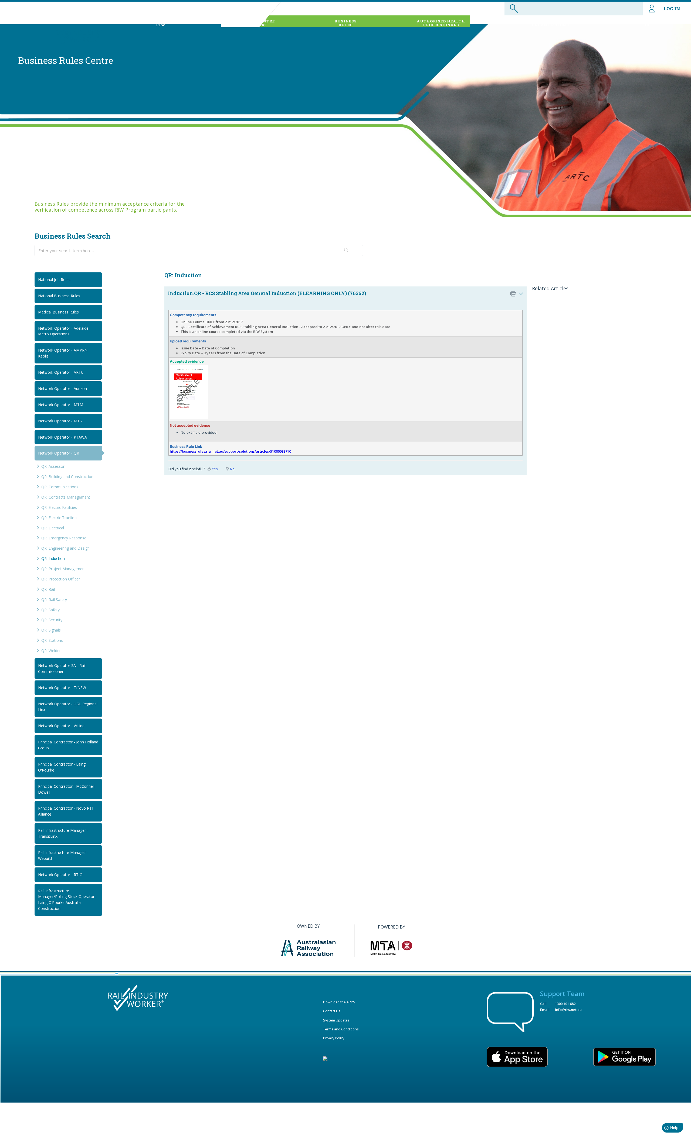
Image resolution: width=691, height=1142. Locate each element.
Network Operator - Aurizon (62, 388)
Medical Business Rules (58, 312)
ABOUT (161, 23)
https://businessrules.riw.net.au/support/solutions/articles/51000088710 (230, 451)
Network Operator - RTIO (60, 874)
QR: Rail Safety (54, 599)
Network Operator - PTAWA (62, 437)
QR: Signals (51, 630)
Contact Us (331, 1011)
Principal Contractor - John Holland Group (68, 744)
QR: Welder (51, 650)
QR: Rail (48, 589)
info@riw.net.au (568, 1009)
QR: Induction (53, 558)
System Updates (336, 1020)
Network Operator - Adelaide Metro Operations (63, 331)
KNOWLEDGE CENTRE (252, 23)
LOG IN (671, 8)
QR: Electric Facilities (59, 507)
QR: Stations (52, 640)
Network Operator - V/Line (61, 725)
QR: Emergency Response (63, 537)
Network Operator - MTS (60, 420)
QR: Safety (50, 609)
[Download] (335, 517)
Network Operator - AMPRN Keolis (62, 353)
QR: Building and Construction (67, 476)
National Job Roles (54, 279)
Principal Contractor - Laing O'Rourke (62, 767)
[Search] (346, 250)
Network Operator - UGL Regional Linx (67, 706)
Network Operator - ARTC (60, 372)
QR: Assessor (53, 466)
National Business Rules (59, 295)
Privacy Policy (333, 1038)
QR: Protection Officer (60, 579)
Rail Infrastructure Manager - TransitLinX (63, 833)
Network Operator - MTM (60, 404)
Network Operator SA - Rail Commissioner (62, 668)
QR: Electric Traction (59, 517)
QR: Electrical (52, 527)
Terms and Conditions (341, 1029)
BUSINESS (345, 23)
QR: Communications (59, 486)
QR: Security (51, 619)
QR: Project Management (63, 568)
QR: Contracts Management (65, 497)
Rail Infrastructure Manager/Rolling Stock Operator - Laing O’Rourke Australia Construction (67, 899)
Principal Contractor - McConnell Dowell (66, 789)
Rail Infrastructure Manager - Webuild (63, 855)
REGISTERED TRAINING (550, 23)
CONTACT (646, 23)
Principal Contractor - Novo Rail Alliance (65, 811)
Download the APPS (339, 1002)
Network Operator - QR (58, 453)
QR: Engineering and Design (65, 548)
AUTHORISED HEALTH (441, 23)
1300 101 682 (565, 1003)
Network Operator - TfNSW (62, 687)
